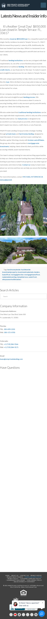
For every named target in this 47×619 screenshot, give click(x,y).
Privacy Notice (36, 575)
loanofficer (6, 274)
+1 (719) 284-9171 (11, 347)
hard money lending (26, 134)
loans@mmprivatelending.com (11, 359)
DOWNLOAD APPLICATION (33, 577)
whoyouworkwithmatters (11, 279)
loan (7, 82)
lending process (29, 97)
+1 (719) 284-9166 (11, 344)
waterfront (33, 277)
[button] (43, 5)
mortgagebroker (17, 274)
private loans (11, 134)
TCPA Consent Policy (34, 580)
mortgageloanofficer (32, 274)
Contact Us (24, 575)
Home (7, 575)
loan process (22, 119)
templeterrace (22, 277)
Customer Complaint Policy (30, 578)
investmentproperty (9, 272)
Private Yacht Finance (15, 577)
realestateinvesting (9, 277)
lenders (37, 272)
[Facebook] (11, 614)
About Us (14, 575)
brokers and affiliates (36, 140)
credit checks (5, 70)
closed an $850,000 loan (18, 39)
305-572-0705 (9, 332)
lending (21, 67)
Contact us (26, 165)
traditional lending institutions (29, 112)
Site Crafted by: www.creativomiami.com (23, 587)
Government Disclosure (16, 580)
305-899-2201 (9, 329)
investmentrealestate (26, 272)
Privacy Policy (13, 578)
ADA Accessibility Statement (24, 581)
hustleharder (25, 269)
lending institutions (16, 60)
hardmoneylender (14, 269)
